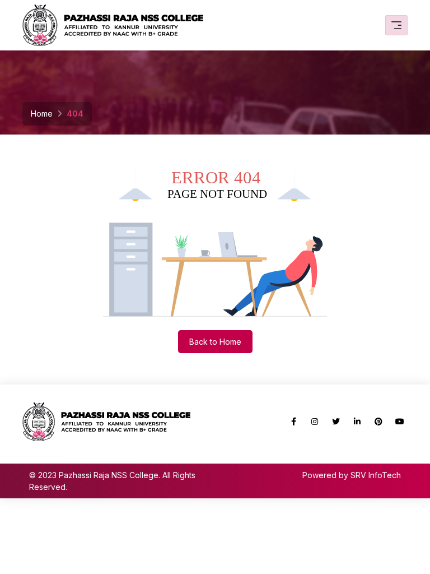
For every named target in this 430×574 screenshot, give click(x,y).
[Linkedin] (357, 421)
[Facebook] (293, 421)
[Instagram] (314, 421)
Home (42, 113)
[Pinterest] (378, 421)
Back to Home (215, 341)
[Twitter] (336, 421)
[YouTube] (400, 421)
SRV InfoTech (375, 475)
